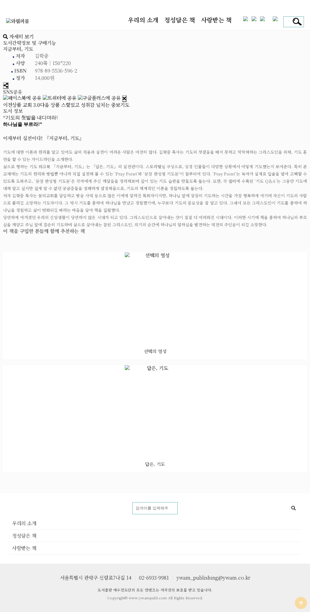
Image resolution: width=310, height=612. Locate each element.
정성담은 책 (179, 20)
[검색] (293, 508)
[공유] (5, 85)
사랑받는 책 (216, 20)
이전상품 (21, 104)
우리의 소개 (143, 20)
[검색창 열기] (296, 22)
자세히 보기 (21, 36)
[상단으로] (301, 603)
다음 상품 (84, 104)
